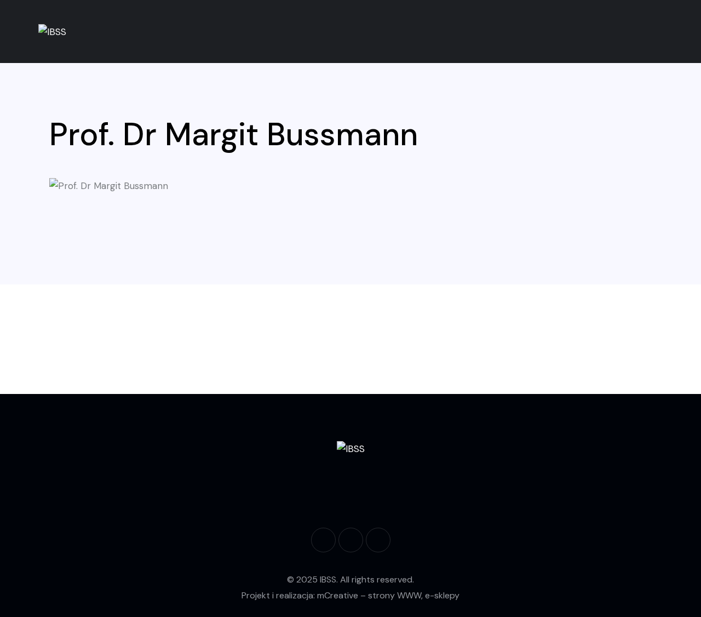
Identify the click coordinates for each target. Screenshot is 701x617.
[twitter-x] (378, 540)
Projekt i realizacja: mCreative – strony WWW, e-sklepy (350, 595)
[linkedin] (350, 540)
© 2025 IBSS (311, 579)
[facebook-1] (323, 540)
